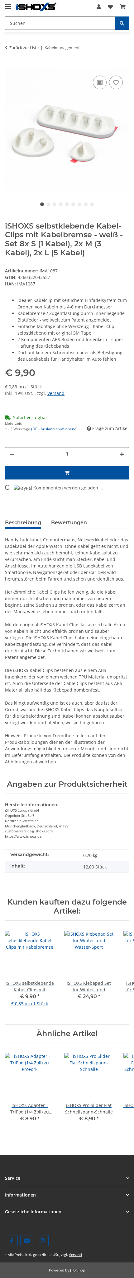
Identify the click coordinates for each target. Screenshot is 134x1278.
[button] (98, 7)
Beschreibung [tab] (23, 523)
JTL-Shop (77, 1270)
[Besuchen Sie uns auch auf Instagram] (42, 1240)
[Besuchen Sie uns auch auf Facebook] (11, 1240)
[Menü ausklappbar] (8, 4)
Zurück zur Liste (24, 47)
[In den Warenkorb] (10, 64)
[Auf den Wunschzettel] (116, 82)
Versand (56, 393)
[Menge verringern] (12, 454)
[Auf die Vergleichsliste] (100, 82)
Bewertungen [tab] (69, 523)
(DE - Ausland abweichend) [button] (54, 429)
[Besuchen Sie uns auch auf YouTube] (26, 1240)
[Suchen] (122, 23)
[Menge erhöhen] (122, 454)
